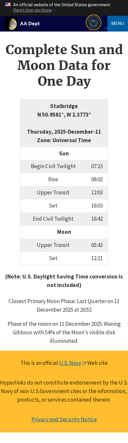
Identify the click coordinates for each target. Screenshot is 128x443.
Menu (117, 23)
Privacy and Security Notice (64, 419)
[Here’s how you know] (64, 8)
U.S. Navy (70, 362)
